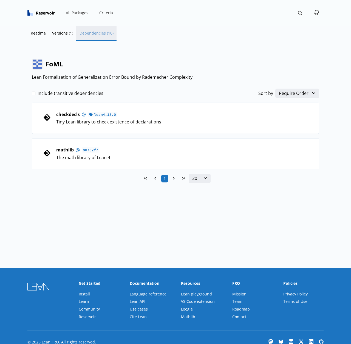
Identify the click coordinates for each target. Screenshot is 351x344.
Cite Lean (138, 316)
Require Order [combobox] (293, 93)
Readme (38, 33)
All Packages (77, 12)
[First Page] (145, 178)
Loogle (187, 309)
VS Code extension (198, 301)
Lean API (137, 301)
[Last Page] (184, 178)
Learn (84, 301)
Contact (239, 316)
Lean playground (196, 294)
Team (237, 301)
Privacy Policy (295, 294)
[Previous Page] (155, 178)
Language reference (148, 294)
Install (84, 294)
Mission (239, 294)
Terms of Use (295, 301)
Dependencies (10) (97, 33)
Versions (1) (62, 33)
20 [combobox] (194, 178)
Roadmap (241, 309)
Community (89, 309)
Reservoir (87, 316)
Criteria (106, 12)
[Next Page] (174, 178)
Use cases (139, 309)
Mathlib (188, 316)
